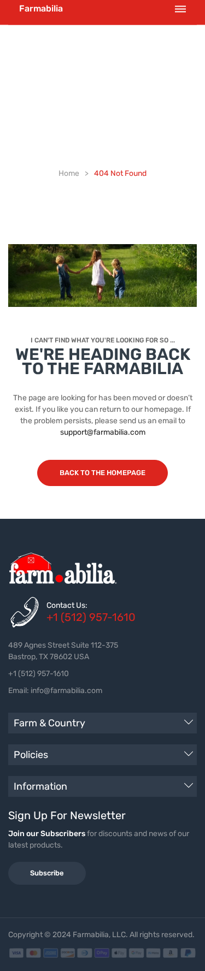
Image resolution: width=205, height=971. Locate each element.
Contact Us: (66, 605)
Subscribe (47, 873)
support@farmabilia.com (102, 432)
